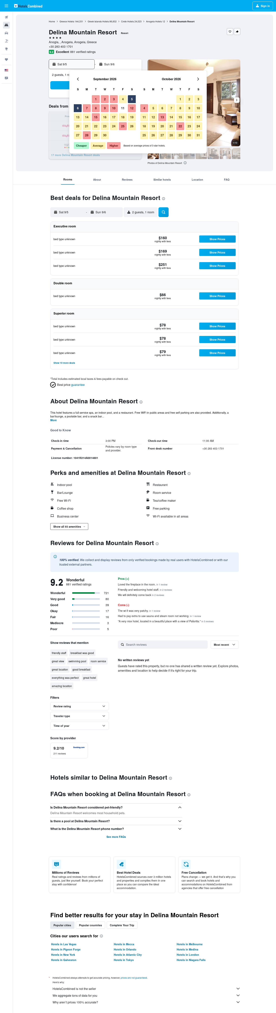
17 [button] (113, 117)
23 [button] (104, 126)
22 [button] (95, 126)
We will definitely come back (141, 595)
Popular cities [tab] (62, 925)
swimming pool (77, 661)
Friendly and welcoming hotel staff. (145, 589)
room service (98, 661)
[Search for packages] (6, 41)
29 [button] (95, 135)
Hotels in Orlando (125, 949)
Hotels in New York (63, 954)
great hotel (89, 678)
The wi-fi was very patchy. (139, 610)
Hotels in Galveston (63, 960)
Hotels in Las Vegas (63, 944)
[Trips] (6, 59)
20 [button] (77, 126)
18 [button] (122, 117)
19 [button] (131, 117)
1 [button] (96, 99)
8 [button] (96, 108)
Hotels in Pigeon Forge (66, 949)
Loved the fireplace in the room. (142, 584)
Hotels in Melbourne (190, 944)
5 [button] (132, 99)
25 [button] (122, 126)
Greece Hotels (67, 21)
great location (60, 669)
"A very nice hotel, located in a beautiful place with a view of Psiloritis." (166, 621)
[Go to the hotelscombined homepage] (28, 6)
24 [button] (113, 126)
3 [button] (114, 99)
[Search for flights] (6, 17)
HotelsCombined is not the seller (74, 989)
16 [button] (104, 117)
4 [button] (123, 99)
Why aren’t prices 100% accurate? (75, 1002)
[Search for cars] (6, 33)
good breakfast (81, 669)
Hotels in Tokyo (124, 960)
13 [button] (77, 117)
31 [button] (198, 135)
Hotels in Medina (187, 949)
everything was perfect (65, 678)
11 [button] (122, 108)
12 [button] (131, 108)
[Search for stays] (6, 25)
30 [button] (104, 135)
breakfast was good (82, 653)
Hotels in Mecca (124, 944)
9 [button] (105, 108)
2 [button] (105, 99)
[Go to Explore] (6, 49)
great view (58, 661)
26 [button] (131, 126)
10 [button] (113, 108)
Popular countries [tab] (90, 925)
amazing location (62, 686)
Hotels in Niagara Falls (191, 960)
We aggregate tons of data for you (75, 995)
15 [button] (95, 117)
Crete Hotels (127, 21)
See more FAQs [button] (116, 837)
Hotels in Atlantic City (128, 954)
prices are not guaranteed (134, 977)
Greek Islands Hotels (98, 21)
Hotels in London (188, 954)
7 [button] (87, 108)
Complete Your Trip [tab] (122, 925)
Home (52, 21)
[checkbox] (69, 750)
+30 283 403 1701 (61, 46)
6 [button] (78, 108)
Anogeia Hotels (154, 21)
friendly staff (59, 653)
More (53, 420)
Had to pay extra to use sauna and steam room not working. (159, 616)
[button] (6, 6)
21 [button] (86, 126)
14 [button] (86, 117)
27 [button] (77, 135)
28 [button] (86, 135)
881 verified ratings (83, 52)
